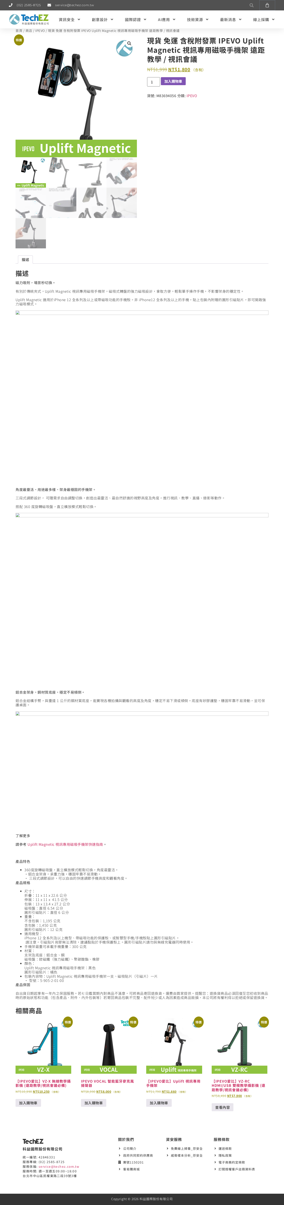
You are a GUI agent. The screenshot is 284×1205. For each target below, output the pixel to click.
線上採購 (261, 19)
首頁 (19, 30)
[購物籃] (267, 5)
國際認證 (133, 19)
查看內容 (222, 1107)
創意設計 (100, 19)
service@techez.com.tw (59, 1166)
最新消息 (228, 19)
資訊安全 (67, 19)
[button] (251, 5)
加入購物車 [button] (28, 1102)
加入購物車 (173, 81)
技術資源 (195, 19)
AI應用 (164, 19)
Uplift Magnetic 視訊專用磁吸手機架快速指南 (65, 844)
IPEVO (40, 30)
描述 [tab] (25, 259)
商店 (29, 30)
